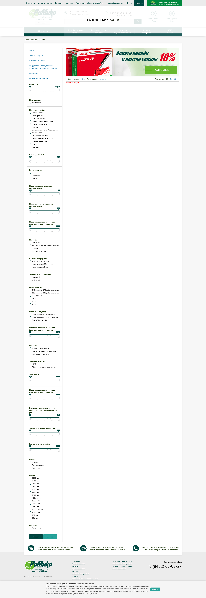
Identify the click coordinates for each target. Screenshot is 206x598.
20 (167, 79)
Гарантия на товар (78, 569)
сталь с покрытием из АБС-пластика (45, 130)
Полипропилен (37, 113)
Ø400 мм (35, 481)
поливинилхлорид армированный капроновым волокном (44, 352)
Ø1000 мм (36, 504)
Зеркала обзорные (36, 56)
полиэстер (36, 242)
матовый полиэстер (39, 251)
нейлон (34, 144)
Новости (130, 3)
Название (102, 79)
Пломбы (32, 51)
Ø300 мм (35, 478)
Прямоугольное (38, 465)
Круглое (35, 462)
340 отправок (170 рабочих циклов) (45, 290)
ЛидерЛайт (36, 176)
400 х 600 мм (37, 498)
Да (112, 19)
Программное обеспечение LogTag (89, 3)
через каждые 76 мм (40, 267)
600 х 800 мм (37, 501)
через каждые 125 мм (40, 261)
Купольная (36, 468)
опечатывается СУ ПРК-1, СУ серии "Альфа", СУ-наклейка (45, 318)
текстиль (35, 127)
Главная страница (31, 39)
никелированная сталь (40, 136)
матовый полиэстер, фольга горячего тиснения (45, 246)
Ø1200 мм (36, 512)
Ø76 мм (35, 518)
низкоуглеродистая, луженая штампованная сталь (42, 139)
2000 (34, 304)
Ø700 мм (35, 489)
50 (171, 79)
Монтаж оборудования (114, 3)
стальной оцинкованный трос (42, 121)
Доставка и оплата (45, 3)
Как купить (69, 3)
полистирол (36, 147)
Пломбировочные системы (122, 561)
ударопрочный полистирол (42, 348)
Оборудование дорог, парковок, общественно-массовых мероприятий (43, 67)
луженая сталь (37, 133)
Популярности (92, 79)
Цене (83, 79)
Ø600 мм (35, 486)
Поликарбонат (37, 116)
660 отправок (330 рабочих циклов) (45, 293)
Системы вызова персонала (39, 78)
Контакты (139, 3)
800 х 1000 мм (37, 509)
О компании (30, 3)
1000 (34, 301)
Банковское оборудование (122, 564)
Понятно (155, 589)
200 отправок (37, 296)
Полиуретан (36, 528)
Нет (117, 19)
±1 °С (34, 364)
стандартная (36, 103)
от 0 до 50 (36, 280)
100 (174, 79)
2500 (34, 299)
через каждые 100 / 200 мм (42, 264)
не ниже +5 (36, 277)
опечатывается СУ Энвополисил (43, 314)
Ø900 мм (35, 495)
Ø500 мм (35, 484)
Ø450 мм (35, 506)
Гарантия (58, 3)
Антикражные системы (37, 61)
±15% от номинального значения (44, 367)
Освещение (33, 73)
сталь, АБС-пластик (38, 118)
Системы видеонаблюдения (122, 566)
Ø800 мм (35, 492)
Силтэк (34, 178)
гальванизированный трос (41, 124)
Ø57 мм (35, 515)
